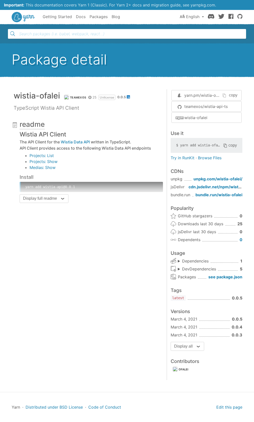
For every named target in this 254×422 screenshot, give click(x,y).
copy (233, 95)
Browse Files (210, 157)
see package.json (225, 276)
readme (32, 124)
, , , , (197, 269)
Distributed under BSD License (54, 407)
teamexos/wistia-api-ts (206, 106)
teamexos (78, 97)
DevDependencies (199, 268)
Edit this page (229, 407)
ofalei (184, 369)
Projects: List (42, 155)
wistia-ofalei (195, 117)
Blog (116, 16)
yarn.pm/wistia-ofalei (204, 95)
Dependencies (195, 261)
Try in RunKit (182, 157)
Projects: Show (44, 161)
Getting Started (57, 16)
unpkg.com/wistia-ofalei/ (217, 178)
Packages (99, 16)
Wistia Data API (75, 141)
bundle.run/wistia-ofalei (218, 194)
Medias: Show (43, 167)
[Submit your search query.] (13, 34)
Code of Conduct (104, 407)
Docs (81, 16)
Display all (183, 346)
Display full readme (40, 198)
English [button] (193, 16)
